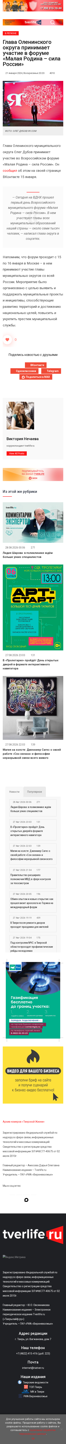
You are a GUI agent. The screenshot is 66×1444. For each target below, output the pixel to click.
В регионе (10, 33)
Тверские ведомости (35, 1382)
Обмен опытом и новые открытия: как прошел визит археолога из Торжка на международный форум (31, 903)
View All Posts (16, 453)
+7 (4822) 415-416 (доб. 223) (33, 1353)
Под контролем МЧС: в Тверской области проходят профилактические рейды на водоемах (31, 946)
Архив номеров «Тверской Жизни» (24, 1121)
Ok (33, 1438)
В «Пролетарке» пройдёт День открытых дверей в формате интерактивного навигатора (30, 664)
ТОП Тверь (35, 1387)
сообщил (10, 171)
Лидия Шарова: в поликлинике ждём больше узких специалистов (30, 809)
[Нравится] (7, 339)
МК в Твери (37, 1391)
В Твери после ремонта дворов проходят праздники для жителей (29, 925)
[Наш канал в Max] (26, 1200)
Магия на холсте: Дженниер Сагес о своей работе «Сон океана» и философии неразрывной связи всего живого (32, 754)
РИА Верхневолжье (35, 1396)
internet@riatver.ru (33, 1367)
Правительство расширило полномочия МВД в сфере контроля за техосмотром (30, 879)
